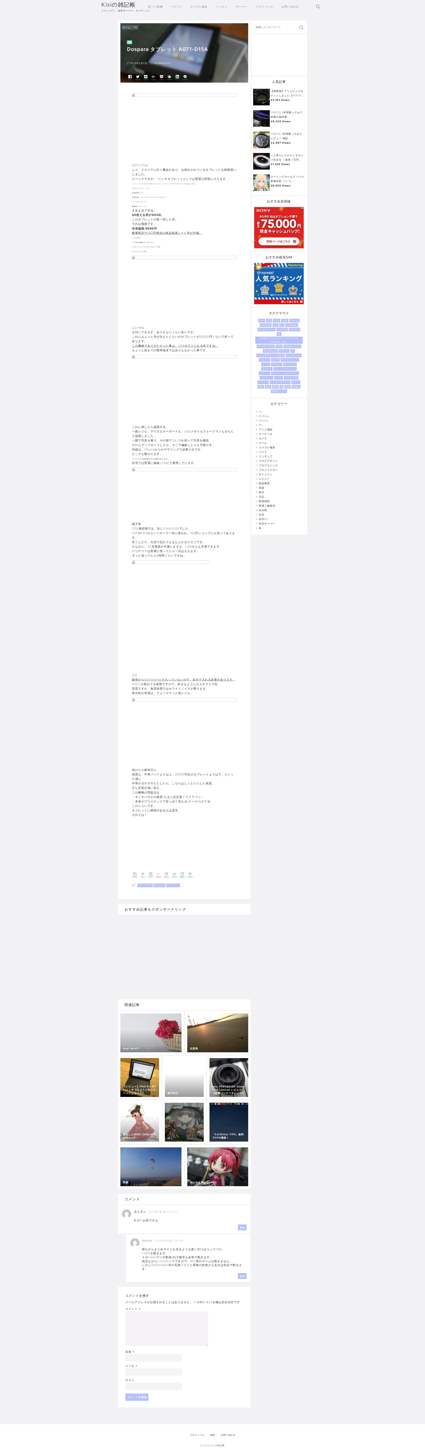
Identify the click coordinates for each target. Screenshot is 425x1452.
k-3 (275, 325)
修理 (260, 386)
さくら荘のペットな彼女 (270, 355)
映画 (275, 386)
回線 (261, 487)
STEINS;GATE (265, 346)
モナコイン (266, 474)
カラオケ (276, 364)
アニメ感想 (266, 429)
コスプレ (267, 368)
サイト (130, 1380)
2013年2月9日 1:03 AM (169, 1240)
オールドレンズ (289, 359)
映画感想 (264, 501)
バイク (263, 451)
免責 (212, 1435)
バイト (278, 377)
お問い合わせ (228, 1435)
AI (260, 411)
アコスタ (264, 359)
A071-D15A (145, 885)
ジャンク (264, 373)
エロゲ (275, 359)
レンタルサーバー (280, 382)
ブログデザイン (268, 460)
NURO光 (282, 329)
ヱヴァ (295, 382)
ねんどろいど (293, 355)
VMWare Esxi (292, 346)
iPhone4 (266, 325)
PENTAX (294, 329)
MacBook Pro (266, 329)
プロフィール (197, 1435)
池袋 (287, 386)
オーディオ (266, 434)
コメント (132, 1308)
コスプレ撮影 (267, 447)
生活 (261, 514)
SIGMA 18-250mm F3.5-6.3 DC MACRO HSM (279, 340)
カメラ (265, 364)
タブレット (173, 885)
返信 (242, 1227)
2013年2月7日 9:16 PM (163, 1211)
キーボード (290, 364)
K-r (282, 325)
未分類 (263, 510)
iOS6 (285, 320)
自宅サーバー (279, 391)
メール (131, 1366)
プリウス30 (291, 377)
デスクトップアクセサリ (285, 373)
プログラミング (268, 465)
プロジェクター (268, 469)
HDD (276, 320)
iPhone (294, 320)
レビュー (263, 382)
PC (136, 27)
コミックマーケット (285, 368)
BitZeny (264, 416)
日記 (261, 496)
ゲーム (263, 443)
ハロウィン (266, 377)
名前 (129, 1351)
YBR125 (284, 350)
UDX (279, 346)
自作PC (263, 519)
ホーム (126, 27)
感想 (268, 386)
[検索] (301, 27)
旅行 (261, 492)
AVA (261, 320)
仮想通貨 (264, 483)
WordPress (270, 350)
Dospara (159, 885)
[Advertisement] (158, 844)
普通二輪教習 (267, 505)
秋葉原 (296, 386)
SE (279, 334)
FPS (269, 320)
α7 (292, 350)
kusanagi (291, 325)
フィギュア (266, 456)
